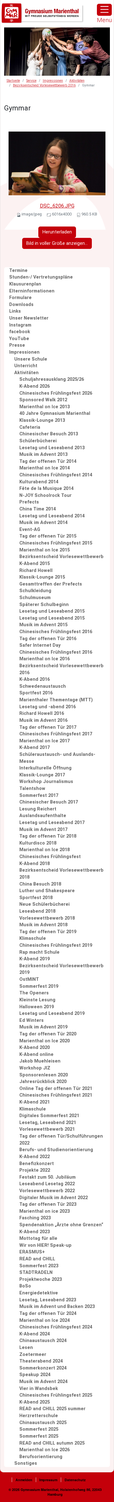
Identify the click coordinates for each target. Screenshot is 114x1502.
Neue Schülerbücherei (44, 904)
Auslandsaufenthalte (42, 815)
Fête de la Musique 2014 (46, 488)
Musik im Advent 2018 (43, 925)
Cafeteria (29, 427)
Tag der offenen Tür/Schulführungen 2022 (61, 1140)
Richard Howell (36, 570)
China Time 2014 (37, 509)
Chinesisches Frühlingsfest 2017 (55, 734)
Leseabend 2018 (37, 911)
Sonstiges (25, 1463)
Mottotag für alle (38, 1238)
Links (15, 311)
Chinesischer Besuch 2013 (48, 434)
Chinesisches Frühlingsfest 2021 (55, 1095)
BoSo (25, 1286)
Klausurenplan (25, 284)
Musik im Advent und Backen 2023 (57, 1306)
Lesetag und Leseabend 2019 (52, 1013)
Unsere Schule (30, 359)
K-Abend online (36, 1054)
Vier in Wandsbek (38, 1388)
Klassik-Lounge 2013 (42, 420)
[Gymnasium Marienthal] (43, 13)
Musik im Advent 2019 (43, 1027)
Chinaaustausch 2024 (42, 1340)
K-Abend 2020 (34, 1047)
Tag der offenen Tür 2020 (47, 1034)
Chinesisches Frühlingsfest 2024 (55, 1327)
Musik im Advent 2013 (43, 454)
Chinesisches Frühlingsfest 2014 (55, 475)
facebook (19, 331)
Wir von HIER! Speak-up (45, 1245)
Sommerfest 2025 (38, 1429)
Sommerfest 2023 (38, 1266)
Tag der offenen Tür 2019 (47, 931)
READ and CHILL (37, 1259)
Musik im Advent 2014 (43, 522)
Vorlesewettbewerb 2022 (47, 1190)
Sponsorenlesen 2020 (43, 1075)
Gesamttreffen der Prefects (50, 584)
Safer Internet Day (39, 645)
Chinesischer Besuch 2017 (48, 802)
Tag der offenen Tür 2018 (47, 836)
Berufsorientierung (40, 1456)
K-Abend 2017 (34, 747)
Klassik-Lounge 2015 (42, 577)
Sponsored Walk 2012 (43, 400)
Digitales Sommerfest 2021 (49, 1115)
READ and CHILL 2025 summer (52, 1408)
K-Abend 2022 (34, 1156)
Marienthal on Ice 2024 (44, 1320)
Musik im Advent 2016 (43, 720)
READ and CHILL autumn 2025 (52, 1443)
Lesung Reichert (37, 809)
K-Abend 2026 (34, 386)
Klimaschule (32, 938)
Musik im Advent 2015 (43, 624)
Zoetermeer (32, 1354)
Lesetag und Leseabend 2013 (52, 448)
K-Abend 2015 (34, 563)
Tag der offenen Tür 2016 (47, 638)
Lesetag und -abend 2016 (47, 707)
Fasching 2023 (35, 1218)
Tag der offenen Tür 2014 (47, 461)
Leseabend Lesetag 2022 (47, 1184)
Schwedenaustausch (42, 686)
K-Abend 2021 (34, 1102)
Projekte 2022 (34, 1170)
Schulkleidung (35, 590)
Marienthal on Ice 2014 (44, 468)
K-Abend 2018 (34, 863)
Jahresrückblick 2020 (42, 1081)
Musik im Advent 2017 (43, 829)
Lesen (26, 1347)
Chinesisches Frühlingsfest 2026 (55, 393)
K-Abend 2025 (34, 1402)
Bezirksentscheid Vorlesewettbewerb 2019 (61, 969)
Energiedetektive (38, 1293)
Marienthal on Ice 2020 (44, 1041)
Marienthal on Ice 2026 (44, 1449)
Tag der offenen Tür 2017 (47, 727)
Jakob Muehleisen (39, 1061)
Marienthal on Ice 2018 (44, 849)
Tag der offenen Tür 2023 (47, 1204)
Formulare (20, 297)
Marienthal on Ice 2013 (44, 406)
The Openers (34, 993)
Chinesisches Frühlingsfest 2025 (55, 1395)
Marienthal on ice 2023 (44, 1211)
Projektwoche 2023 (40, 1279)
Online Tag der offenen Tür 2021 (55, 1088)
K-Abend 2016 (34, 679)
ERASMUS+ (32, 1252)
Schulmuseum (35, 597)
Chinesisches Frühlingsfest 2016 (55, 631)
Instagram (20, 325)
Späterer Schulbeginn (44, 604)
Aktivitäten (77, 80)
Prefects (29, 502)
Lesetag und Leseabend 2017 (52, 822)
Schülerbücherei (38, 441)
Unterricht (25, 365)
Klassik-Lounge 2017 (42, 775)
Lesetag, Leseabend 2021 (47, 1122)
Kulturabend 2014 (38, 482)
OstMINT (29, 979)
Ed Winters (31, 1020)
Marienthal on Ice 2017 (44, 741)
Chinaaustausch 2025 (42, 1422)
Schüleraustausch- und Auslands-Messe (57, 758)
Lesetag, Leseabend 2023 (47, 1300)
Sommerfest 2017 (38, 795)
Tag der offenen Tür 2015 (47, 536)
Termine (18, 270)
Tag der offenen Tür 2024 (47, 1313)
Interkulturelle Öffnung (45, 768)
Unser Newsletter (28, 318)
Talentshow (32, 788)
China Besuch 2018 (40, 884)
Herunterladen (57, 232)
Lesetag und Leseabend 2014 (52, 516)
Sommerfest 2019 (38, 986)
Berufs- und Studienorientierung (56, 1149)
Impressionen (53, 80)
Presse (17, 345)
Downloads (21, 304)
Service (31, 80)
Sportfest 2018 (36, 897)
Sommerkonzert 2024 (42, 1368)
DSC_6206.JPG (57, 206)
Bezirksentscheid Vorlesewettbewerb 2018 (61, 874)
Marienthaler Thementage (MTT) (56, 700)
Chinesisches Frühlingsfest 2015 (55, 543)
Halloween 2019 (36, 1007)
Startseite (13, 80)
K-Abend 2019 (34, 959)
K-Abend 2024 (34, 1334)
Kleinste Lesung (37, 1000)
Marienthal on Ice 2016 (44, 659)
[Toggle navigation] (104, 10)
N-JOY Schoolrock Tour (45, 495)
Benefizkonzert (36, 1163)
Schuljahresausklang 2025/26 (51, 379)
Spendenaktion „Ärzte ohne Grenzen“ (61, 1225)
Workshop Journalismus (46, 781)
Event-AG (29, 529)
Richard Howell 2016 (41, 713)
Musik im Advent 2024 (43, 1381)
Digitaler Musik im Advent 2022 (53, 1197)
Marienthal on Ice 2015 (44, 550)
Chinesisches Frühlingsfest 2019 (55, 945)
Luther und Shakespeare (47, 890)
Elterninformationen (31, 291)
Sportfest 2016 (36, 693)
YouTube (19, 338)
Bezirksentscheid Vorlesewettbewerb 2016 (44, 85)
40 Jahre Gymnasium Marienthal (54, 413)
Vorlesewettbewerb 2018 (47, 918)
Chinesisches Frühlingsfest (50, 856)
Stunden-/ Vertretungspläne (41, 277)
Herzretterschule (38, 1415)
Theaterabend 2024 (41, 1361)
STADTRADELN (36, 1272)
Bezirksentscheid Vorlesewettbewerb (61, 556)
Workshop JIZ (34, 1068)
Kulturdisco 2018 (37, 843)
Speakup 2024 (34, 1374)
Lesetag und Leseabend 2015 (52, 611)
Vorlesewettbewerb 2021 (47, 1129)
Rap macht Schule (39, 952)
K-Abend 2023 (34, 1231)
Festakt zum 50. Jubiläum (47, 1177)
